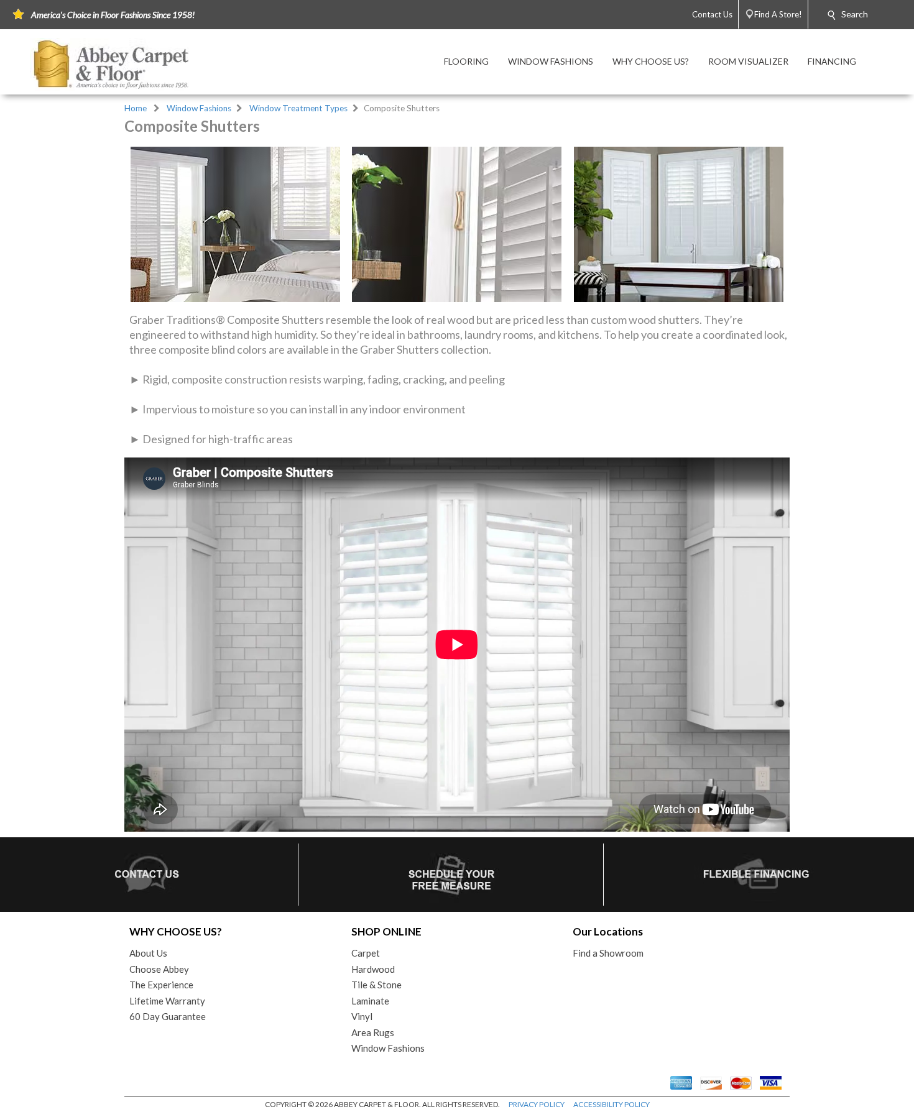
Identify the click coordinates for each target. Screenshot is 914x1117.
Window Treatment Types (298, 108)
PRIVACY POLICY (537, 1104)
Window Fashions (199, 108)
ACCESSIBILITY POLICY (611, 1104)
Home (135, 108)
